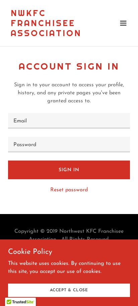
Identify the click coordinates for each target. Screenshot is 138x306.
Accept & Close (69, 290)
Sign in (69, 170)
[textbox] (69, 121)
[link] (51, 34)
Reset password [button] (69, 190)
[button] (123, 23)
